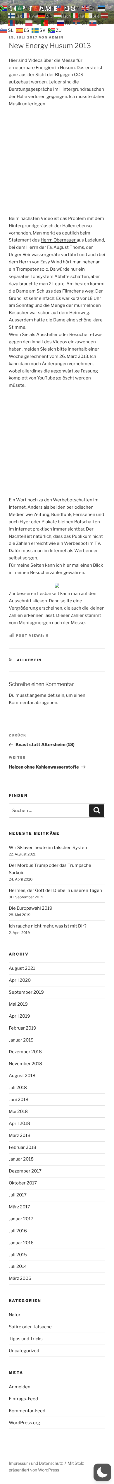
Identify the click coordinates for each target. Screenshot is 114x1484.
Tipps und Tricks (26, 1338)
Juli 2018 (18, 1087)
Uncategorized (24, 1350)
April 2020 (20, 980)
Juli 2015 (18, 1254)
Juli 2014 (18, 1266)
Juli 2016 (18, 1230)
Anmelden (19, 1387)
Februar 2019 (22, 1028)
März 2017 (19, 1207)
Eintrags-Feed (23, 1398)
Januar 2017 (21, 1219)
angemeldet (42, 695)
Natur (14, 1314)
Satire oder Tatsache (30, 1326)
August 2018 (22, 1075)
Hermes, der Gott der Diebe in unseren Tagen (55, 890)
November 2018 (25, 1063)
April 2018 (19, 1123)
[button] (102, 1472)
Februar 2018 (22, 1147)
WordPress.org (24, 1422)
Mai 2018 (18, 1111)
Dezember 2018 (25, 1051)
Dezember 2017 (25, 1171)
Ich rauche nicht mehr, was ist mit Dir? (48, 926)
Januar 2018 (21, 1159)
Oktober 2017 (23, 1183)
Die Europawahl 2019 (30, 908)
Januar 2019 (21, 1040)
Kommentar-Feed (27, 1410)
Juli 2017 (18, 1195)
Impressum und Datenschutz (36, 1463)
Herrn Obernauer (59, 240)
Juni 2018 (18, 1099)
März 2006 (20, 1278)
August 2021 (22, 968)
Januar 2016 (21, 1242)
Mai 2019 (18, 1004)
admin (56, 37)
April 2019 (19, 1016)
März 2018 (19, 1135)
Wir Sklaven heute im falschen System (49, 847)
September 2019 (26, 992)
